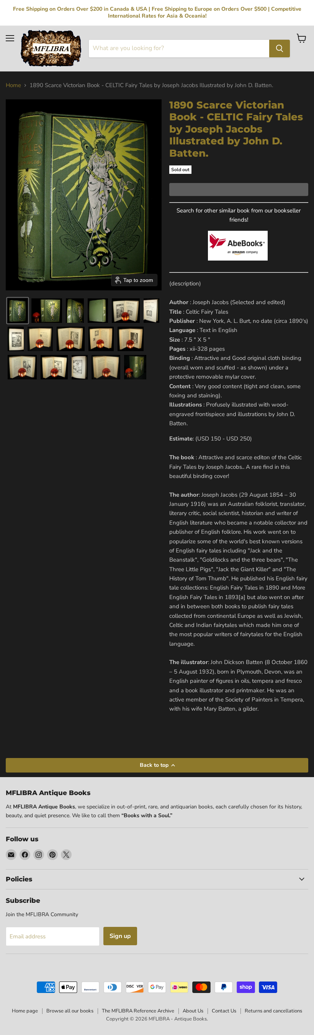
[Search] (279, 48)
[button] (17, 311)
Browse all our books (69, 1010)
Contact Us (224, 1010)
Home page (25, 1010)
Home (13, 85)
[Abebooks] (238, 265)
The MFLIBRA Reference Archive (138, 1010)
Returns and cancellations (273, 1010)
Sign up (120, 936)
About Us (193, 1010)
